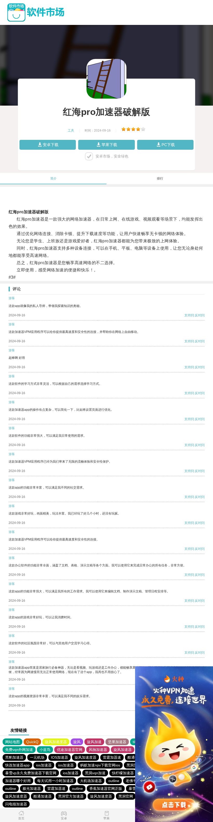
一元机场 (37, 757)
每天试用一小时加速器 (55, 781)
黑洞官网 (125, 796)
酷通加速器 (43, 796)
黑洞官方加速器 (71, 796)
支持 (187, 315)
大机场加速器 (91, 781)
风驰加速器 (98, 750)
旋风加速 (94, 742)
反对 (198, 315)
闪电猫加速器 (16, 804)
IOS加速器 (59, 757)
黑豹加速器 (14, 757)
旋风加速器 (123, 750)
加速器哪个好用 (18, 781)
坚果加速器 (117, 742)
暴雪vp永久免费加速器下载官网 (30, 773)
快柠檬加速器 (123, 773)
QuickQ (32, 742)
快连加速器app (17, 765)
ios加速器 (44, 765)
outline (113, 781)
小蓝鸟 (44, 750)
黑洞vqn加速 (95, 773)
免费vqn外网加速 (19, 750)
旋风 (77, 742)
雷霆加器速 (112, 757)
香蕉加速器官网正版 (105, 788)
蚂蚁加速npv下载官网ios (100, 765)
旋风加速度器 (56, 742)
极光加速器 (32, 788)
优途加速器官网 (69, 750)
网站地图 (12, 742)
